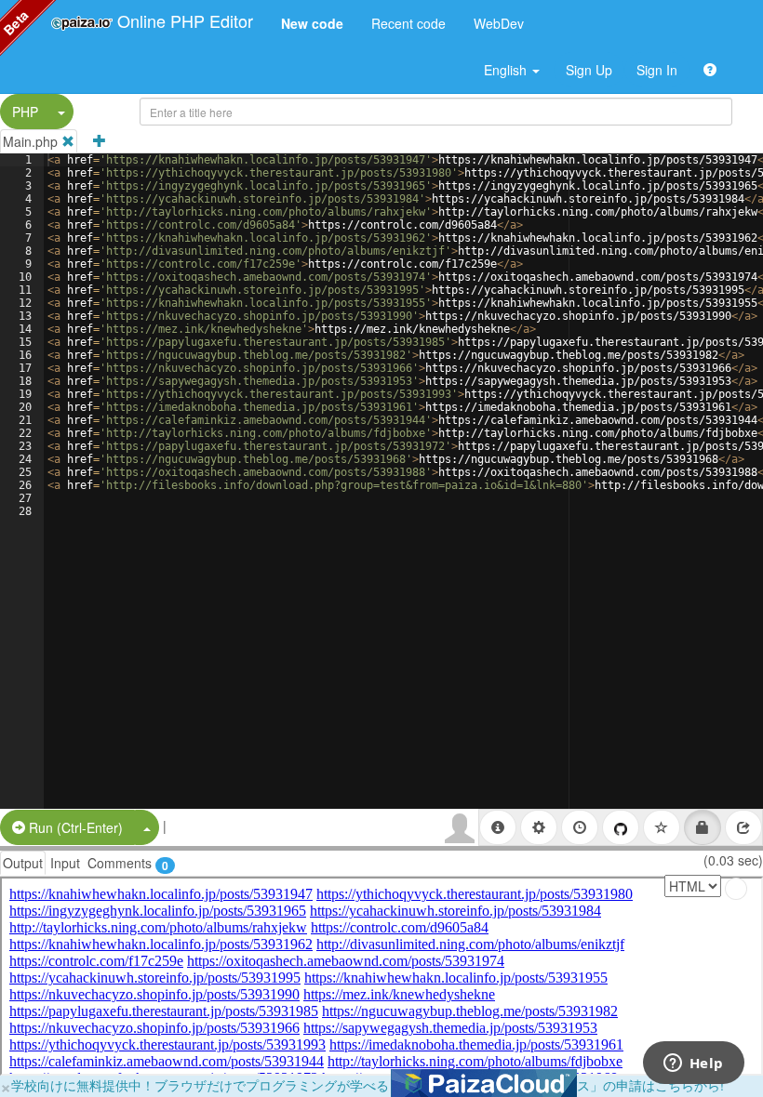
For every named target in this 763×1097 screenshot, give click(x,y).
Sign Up (589, 69)
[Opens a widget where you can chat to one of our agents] (693, 1064)
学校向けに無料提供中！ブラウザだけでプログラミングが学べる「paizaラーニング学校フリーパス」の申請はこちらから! (367, 1085)
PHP (25, 111)
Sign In (656, 69)
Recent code (408, 23)
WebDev (499, 23)
